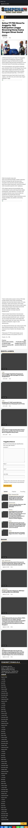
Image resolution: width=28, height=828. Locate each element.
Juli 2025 (3, 703)
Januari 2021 (4, 811)
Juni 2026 (3, 681)
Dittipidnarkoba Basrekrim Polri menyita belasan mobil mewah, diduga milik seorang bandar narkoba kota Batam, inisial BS (16, 498)
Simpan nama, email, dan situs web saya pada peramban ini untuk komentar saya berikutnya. (14, 481)
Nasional (10, 509)
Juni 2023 (3, 753)
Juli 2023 (3, 751)
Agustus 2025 (4, 701)
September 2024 (4, 723)
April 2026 (3, 685)
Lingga (3, 20)
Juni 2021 (3, 801)
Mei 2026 (3, 683)
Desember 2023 (4, 741)
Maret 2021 (3, 807)
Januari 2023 (4, 763)
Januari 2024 (4, 739)
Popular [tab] (14, 491)
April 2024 (3, 733)
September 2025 (4, 699)
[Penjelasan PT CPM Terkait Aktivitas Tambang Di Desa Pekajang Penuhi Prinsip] (14, 390)
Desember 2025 (4, 693)
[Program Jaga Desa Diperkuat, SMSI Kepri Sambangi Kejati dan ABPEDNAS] (5, 505)
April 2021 (3, 805)
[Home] (2, 17)
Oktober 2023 (4, 745)
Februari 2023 (4, 761)
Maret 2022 (3, 783)
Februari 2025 (4, 713)
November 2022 (4, 767)
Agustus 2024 (4, 725)
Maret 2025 (3, 711)
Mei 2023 (3, 755)
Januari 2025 (4, 715)
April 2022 (3, 781)
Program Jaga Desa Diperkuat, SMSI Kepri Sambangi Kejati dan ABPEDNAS (17, 505)
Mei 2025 (3, 707)
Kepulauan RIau (15, 494)
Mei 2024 (3, 731)
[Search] (26, 17)
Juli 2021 (3, 799)
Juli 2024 (3, 727)
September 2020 (4, 819)
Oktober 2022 (4, 769)
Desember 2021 (4, 789)
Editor (10, 37)
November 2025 (4, 695)
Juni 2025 (3, 705)
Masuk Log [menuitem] (3, 1)
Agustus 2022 (4, 773)
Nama (5, 463)
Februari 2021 (4, 809)
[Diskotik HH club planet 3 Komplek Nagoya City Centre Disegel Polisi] (5, 532)
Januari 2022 (4, 787)
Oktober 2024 (4, 721)
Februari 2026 (4, 689)
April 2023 (3, 757)
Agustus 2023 (4, 749)
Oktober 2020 (4, 817)
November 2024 (4, 719)
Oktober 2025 (4, 697)
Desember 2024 (4, 717)
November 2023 (4, 743)
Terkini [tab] (5, 491)
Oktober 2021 (4, 793)
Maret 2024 (3, 735)
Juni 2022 (3, 777)
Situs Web (5, 474)
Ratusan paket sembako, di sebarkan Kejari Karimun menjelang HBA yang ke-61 (8, 343)
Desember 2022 (4, 765)
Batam (10, 494)
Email (4, 469)
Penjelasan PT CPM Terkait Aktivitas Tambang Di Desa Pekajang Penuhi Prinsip (13, 403)
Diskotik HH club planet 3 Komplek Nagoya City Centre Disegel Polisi (17, 533)
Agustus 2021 (4, 797)
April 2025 (3, 709)
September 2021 (4, 795)
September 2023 (4, 747)
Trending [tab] (22, 491)
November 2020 (4, 815)
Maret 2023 (3, 759)
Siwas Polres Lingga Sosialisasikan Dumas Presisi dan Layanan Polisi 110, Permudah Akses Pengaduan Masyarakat (13, 431)
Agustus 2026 (4, 677)
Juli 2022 (3, 775)
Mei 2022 (3, 779)
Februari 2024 (4, 737)
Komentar (5, 447)
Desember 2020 (4, 813)
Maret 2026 (3, 687)
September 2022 (4, 771)
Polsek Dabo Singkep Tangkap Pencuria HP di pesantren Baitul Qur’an (20, 343)
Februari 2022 (4, 785)
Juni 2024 (3, 729)
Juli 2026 (3, 679)
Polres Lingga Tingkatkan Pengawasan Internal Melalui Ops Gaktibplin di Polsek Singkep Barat (13, 375)
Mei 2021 (3, 803)
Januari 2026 (4, 691)
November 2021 (4, 791)
